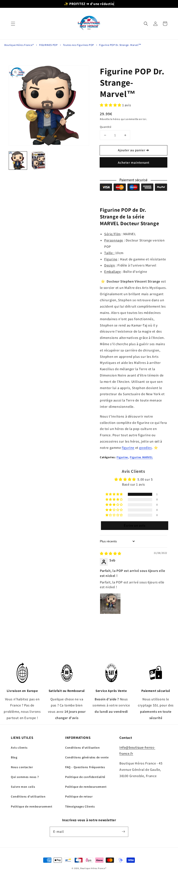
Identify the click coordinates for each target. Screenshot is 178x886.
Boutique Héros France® (19, 45)
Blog (14, 757)
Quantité (105, 127)
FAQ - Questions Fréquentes (85, 767)
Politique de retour (78, 796)
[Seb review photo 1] (110, 603)
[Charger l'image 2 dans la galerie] (38, 160)
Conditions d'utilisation (28, 796)
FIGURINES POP (48, 45)
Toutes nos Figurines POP (79, 45)
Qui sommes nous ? (25, 777)
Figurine (122, 457)
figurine (128, 447)
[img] (110, 553)
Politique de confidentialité (85, 777)
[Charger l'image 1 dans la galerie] (18, 160)
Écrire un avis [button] (134, 525)
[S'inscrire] (123, 831)
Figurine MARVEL (141, 457)
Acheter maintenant (133, 162)
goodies (145, 447)
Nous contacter (22, 767)
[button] (13, 23)
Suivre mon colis (23, 787)
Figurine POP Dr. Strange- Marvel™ (120, 45)
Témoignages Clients (80, 806)
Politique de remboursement (31, 806)
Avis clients (19, 747)
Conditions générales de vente (87, 757)
